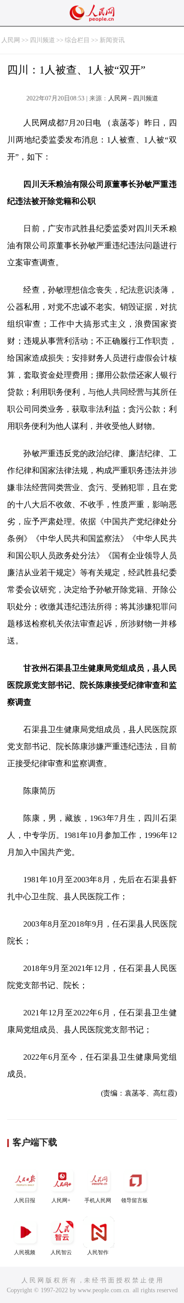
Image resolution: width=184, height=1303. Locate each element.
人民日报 (24, 1200)
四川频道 (42, 40)
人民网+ (61, 1200)
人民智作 (98, 1252)
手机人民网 (97, 1200)
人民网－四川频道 (133, 98)
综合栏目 (77, 40)
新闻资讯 (112, 40)
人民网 (10, 40)
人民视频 (24, 1252)
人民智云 (61, 1252)
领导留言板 (134, 1200)
